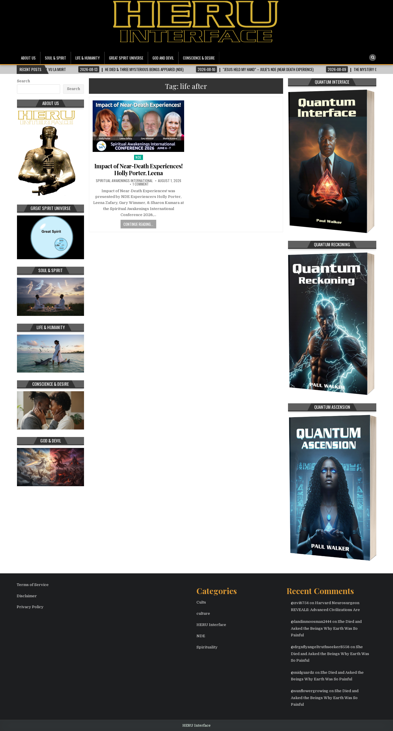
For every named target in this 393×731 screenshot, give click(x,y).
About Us (28, 58)
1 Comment (141, 184)
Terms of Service (33, 585)
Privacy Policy (30, 607)
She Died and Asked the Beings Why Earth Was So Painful (326, 628)
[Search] (372, 57)
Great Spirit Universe (126, 58)
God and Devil (163, 58)
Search (23, 81)
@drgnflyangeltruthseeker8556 (320, 647)
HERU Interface (211, 625)
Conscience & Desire (199, 58)
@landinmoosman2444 (311, 621)
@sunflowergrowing (309, 691)
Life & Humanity (87, 58)
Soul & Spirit (55, 58)
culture (203, 613)
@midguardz (302, 672)
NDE (139, 157)
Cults (201, 602)
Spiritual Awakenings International (124, 180)
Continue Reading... (138, 224)
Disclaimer (27, 596)
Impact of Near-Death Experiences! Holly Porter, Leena (138, 169)
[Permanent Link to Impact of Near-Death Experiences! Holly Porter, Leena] (138, 126)
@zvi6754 (300, 603)
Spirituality (207, 647)
